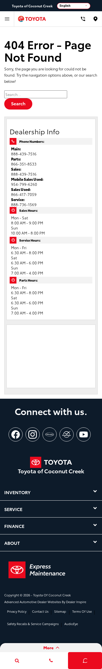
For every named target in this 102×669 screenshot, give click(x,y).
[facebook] (15, 434)
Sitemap (60, 611)
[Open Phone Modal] (82, 18)
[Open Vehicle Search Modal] (17, 660)
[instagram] (33, 434)
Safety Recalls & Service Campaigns (33, 623)
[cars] (49, 434)
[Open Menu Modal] (7, 18)
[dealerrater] (67, 434)
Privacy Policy (16, 611)
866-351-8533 (24, 163)
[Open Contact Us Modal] (51, 660)
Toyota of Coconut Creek (52, 595)
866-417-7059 (24, 194)
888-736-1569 (24, 204)
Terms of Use (82, 611)
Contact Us (40, 611)
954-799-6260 (24, 184)
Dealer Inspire (76, 601)
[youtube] (83, 434)
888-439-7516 (24, 153)
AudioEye (71, 623)
